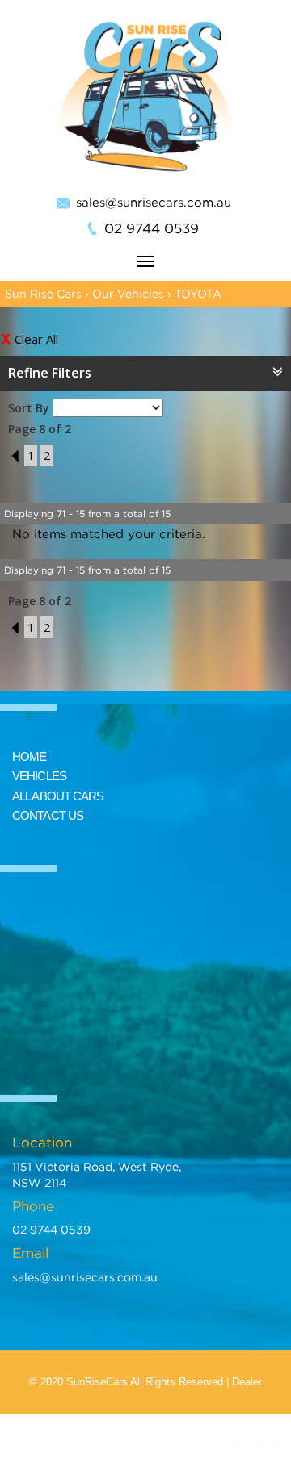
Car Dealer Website (170, 1446)
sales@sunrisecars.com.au (153, 201)
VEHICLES (39, 776)
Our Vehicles (128, 293)
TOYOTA (198, 293)
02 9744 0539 (151, 228)
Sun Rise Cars (43, 293)
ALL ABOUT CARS (57, 796)
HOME (29, 756)
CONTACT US (47, 815)
